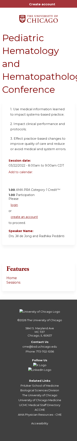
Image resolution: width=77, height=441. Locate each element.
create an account (24, 217)
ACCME (40, 409)
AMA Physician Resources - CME (40, 414)
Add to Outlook (42, 181)
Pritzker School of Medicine (40, 385)
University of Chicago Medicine (39, 400)
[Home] (38, 17)
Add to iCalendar (32, 181)
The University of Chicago (44, 320)
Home (11, 278)
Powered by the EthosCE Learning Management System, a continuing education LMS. (59, 438)
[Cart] (60, 6)
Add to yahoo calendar (22, 181)
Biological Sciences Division (39, 390)
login (14, 205)
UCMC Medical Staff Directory (39, 405)
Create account (42, 4)
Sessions (13, 282)
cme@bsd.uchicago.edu (39, 346)
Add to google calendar (13, 181)
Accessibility (39, 423)
